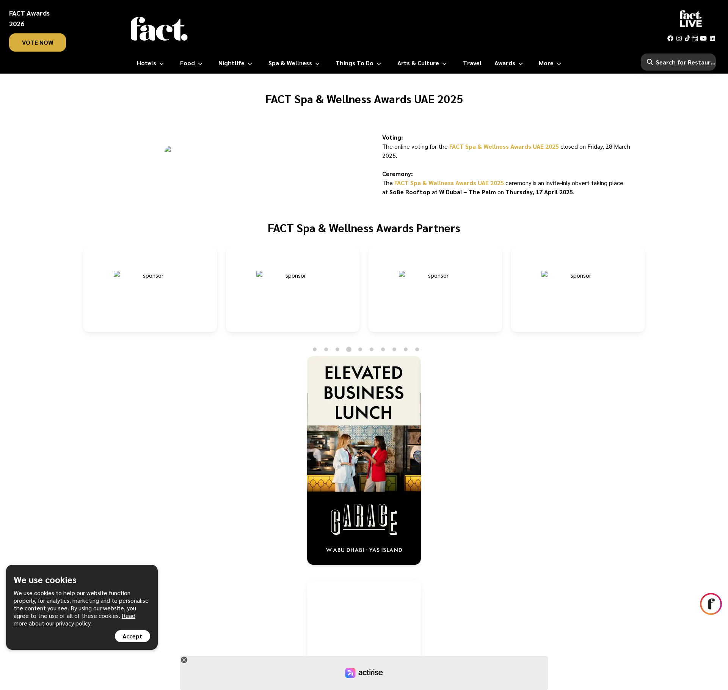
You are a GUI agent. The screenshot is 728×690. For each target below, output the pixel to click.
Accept (132, 636)
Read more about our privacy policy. (74, 619)
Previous (76, 293)
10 (417, 349)
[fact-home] (159, 29)
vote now (37, 42)
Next (652, 293)
